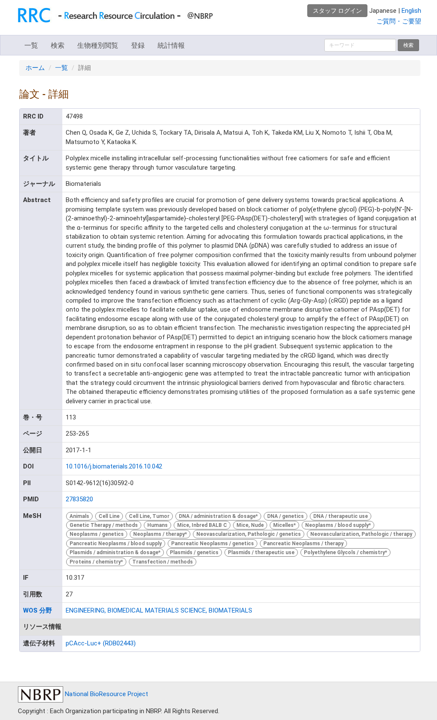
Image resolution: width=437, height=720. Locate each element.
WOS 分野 (37, 610)
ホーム (35, 68)
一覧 (31, 45)
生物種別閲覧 (97, 45)
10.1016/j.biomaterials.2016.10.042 (114, 466)
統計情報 (171, 45)
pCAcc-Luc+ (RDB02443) (101, 643)
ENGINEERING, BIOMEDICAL (104, 610)
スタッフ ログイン (337, 10)
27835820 (79, 499)
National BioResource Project (105, 694)
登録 (138, 45)
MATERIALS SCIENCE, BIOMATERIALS (198, 610)
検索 (57, 45)
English (411, 10)
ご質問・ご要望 (398, 21)
